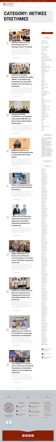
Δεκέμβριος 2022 (44, 229)
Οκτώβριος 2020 (44, 265)
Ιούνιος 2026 (43, 171)
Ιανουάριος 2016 (44, 341)
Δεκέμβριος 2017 (44, 312)
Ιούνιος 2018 (43, 303)
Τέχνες (42, 125)
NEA (42, 53)
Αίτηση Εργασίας (47, 418)
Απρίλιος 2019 (43, 289)
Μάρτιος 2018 (43, 308)
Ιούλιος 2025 (43, 185)
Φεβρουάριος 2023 (44, 226)
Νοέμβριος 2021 (44, 247)
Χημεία (42, 130)
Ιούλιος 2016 (43, 333)
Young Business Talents (45, 57)
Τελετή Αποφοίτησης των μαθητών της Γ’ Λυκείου (34, 417)
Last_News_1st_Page (44, 52)
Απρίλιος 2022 (43, 240)
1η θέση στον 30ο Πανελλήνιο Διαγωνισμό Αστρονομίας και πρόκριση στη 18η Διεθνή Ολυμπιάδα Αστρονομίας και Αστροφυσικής (21, 222)
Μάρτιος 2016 (43, 338)
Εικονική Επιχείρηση (44, 88)
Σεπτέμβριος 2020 (44, 267)
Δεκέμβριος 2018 (44, 295)
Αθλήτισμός (43, 64)
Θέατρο (42, 91)
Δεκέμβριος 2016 (44, 327)
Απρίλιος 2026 (43, 174)
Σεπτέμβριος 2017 (44, 316)
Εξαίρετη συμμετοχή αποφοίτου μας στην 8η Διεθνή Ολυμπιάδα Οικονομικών (21, 189)
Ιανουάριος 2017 (44, 326)
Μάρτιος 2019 (43, 291)
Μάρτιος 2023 (43, 225)
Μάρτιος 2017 (43, 323)
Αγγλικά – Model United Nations (46, 60)
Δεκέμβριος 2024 (44, 195)
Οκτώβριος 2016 (44, 330)
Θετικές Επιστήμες (44, 92)
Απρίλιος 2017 (43, 322)
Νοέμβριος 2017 (44, 313)
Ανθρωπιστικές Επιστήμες (45, 67)
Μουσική (42, 104)
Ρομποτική (43, 119)
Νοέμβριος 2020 (44, 264)
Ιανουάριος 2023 (44, 228)
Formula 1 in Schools (44, 43)
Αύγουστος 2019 (44, 284)
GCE (42, 46)
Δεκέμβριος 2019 (44, 278)
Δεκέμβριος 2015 (44, 343)
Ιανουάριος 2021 (44, 261)
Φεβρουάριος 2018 (44, 309)
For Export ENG (44, 42)
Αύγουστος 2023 (44, 218)
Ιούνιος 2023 (43, 221)
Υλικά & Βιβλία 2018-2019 (45, 127)
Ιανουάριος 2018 (44, 310)
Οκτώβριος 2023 (44, 215)
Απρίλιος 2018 (43, 306)
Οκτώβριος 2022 (44, 232)
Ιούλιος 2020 (43, 268)
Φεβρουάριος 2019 (44, 292)
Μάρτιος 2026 (43, 176)
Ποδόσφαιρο (43, 113)
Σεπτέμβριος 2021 (44, 250)
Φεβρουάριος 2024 (44, 209)
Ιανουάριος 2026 (44, 178)
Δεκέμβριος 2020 (44, 263)
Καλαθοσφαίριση (44, 95)
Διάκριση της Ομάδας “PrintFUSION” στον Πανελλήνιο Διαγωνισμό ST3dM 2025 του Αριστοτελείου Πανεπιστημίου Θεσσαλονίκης (21, 120)
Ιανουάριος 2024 (44, 211)
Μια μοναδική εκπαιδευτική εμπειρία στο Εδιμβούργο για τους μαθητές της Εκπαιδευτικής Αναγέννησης (34, 408)
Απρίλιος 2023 (43, 223)
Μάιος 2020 (43, 271)
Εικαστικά (43, 87)
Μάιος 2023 (43, 222)
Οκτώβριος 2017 (44, 315)
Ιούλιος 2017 (43, 317)
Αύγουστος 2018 (44, 301)
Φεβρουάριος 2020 (44, 275)
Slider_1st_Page (44, 54)
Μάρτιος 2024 (43, 208)
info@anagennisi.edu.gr (48, 416)
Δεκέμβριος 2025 (44, 180)
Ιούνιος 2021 (43, 254)
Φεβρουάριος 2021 (44, 260)
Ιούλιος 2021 (43, 253)
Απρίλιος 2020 (43, 272)
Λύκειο (42, 98)
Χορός (42, 132)
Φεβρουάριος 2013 (44, 345)
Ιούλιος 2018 (43, 302)
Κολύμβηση (43, 97)
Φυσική (42, 129)
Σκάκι (42, 122)
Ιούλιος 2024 (43, 202)
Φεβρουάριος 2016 (44, 340)
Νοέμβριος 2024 (44, 197)
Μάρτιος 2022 (43, 242)
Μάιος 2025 (43, 188)
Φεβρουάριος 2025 (44, 192)
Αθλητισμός (43, 63)
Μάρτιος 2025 (43, 191)
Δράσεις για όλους (44, 85)
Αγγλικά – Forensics (44, 59)
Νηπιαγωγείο (43, 105)
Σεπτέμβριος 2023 (44, 216)
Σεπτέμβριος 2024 (44, 199)
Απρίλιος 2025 (43, 190)
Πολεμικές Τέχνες (44, 116)
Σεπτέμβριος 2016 (44, 331)
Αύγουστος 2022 (44, 235)
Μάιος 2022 (43, 239)
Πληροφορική (43, 112)
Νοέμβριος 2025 (44, 181)
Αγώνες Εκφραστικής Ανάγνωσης (46, 61)
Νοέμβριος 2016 (44, 329)
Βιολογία (42, 75)
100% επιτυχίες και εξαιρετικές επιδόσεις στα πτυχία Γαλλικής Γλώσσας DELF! (46, 140)
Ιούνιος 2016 (43, 334)
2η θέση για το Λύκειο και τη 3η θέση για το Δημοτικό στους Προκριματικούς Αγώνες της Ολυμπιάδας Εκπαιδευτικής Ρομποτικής (22, 296)
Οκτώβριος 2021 (44, 249)
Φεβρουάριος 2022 (44, 243)
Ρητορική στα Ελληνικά (45, 118)
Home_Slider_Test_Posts (45, 47)
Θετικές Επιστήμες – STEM (45, 94)
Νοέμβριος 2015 (44, 344)
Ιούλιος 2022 (43, 236)
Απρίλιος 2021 (43, 257)
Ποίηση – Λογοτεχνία (44, 115)
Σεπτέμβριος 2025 (44, 184)
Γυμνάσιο (43, 77)
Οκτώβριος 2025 (44, 183)
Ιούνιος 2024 (43, 204)
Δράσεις (42, 84)
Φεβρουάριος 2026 (44, 177)
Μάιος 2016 (43, 336)
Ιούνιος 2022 (43, 237)
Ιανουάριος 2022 (44, 244)
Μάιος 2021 (43, 256)
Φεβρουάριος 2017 (44, 324)
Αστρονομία (43, 74)
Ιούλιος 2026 (43, 170)
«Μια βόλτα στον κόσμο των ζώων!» (48, 355)
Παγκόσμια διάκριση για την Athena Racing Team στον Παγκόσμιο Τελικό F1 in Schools (21, 46)
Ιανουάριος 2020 (44, 277)
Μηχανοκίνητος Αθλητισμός (46, 102)
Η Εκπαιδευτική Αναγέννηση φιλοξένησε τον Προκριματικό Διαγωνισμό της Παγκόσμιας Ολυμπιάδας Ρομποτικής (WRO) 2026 (46, 156)
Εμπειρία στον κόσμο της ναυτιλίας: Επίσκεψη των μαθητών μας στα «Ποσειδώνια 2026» (46, 351)
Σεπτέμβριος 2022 (44, 233)
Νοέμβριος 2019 (44, 279)
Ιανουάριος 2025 (44, 194)
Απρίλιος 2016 (43, 337)
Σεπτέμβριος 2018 (44, 299)
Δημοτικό (43, 80)
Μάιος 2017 (43, 320)
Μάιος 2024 (43, 205)
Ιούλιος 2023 (43, 219)
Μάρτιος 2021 (43, 258)
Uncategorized (43, 56)
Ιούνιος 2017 (43, 319)
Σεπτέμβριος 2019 (44, 282)
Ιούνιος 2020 (43, 270)
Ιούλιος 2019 (43, 285)
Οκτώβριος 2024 (44, 198)
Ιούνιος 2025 (43, 187)
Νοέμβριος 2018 (44, 296)
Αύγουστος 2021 (44, 251)
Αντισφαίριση (43, 70)
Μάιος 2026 (43, 173)
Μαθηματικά (43, 101)
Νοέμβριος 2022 (44, 230)
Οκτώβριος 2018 (44, 298)
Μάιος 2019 (43, 288)
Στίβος (42, 123)
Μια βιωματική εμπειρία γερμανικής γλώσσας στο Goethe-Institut (47, 359)
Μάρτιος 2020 (43, 274)
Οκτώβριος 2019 (44, 281)
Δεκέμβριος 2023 (44, 212)
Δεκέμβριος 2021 (44, 246)
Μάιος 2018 (43, 305)
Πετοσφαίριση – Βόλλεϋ (45, 111)
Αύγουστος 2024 (44, 201)
